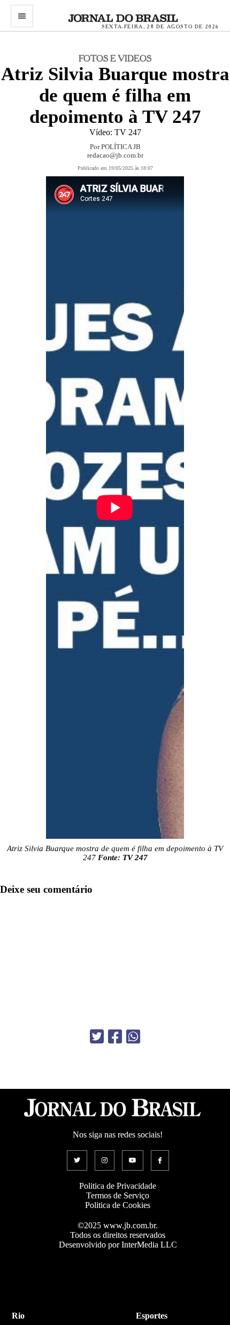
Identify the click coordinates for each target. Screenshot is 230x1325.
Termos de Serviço (117, 1195)
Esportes (151, 1315)
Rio (18, 1315)
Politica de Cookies (117, 1205)
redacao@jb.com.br (115, 155)
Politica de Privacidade (117, 1185)
